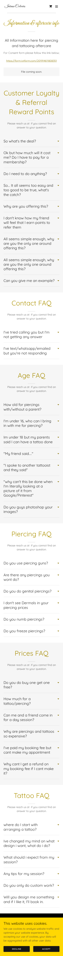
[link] (15, 6)
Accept (46, 949)
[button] (56, 6)
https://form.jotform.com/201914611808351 (31, 60)
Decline (16, 949)
